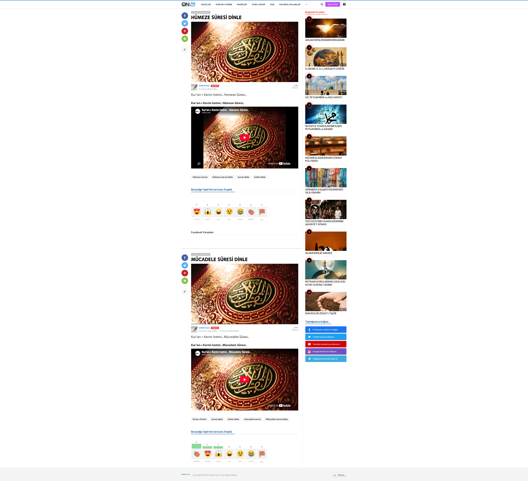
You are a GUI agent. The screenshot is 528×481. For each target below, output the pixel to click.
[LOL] (218, 212)
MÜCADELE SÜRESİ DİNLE (219, 259)
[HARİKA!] (251, 212)
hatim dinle (260, 177)
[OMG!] (207, 212)
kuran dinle (243, 177)
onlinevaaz (204, 85)
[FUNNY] (240, 212)
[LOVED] (196, 212)
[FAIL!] (262, 212)
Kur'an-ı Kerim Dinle (200, 12)
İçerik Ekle (333, 4)
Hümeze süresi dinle (222, 177)
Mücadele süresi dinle (277, 419)
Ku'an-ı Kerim (199, 419)
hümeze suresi (200, 177)
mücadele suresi (252, 419)
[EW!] (229, 212)
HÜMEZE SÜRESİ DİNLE (216, 17)
